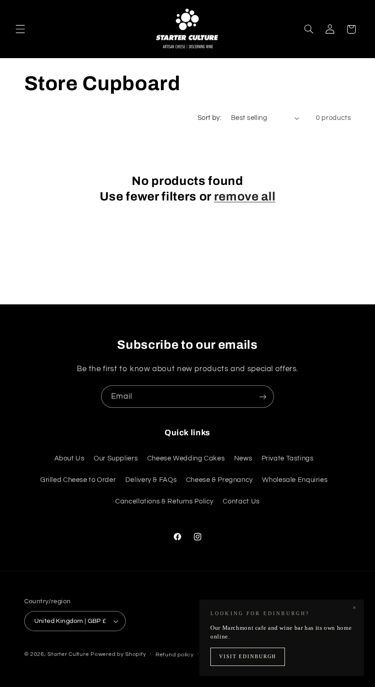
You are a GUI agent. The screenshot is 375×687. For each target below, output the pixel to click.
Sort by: (209, 117)
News (243, 458)
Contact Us (241, 501)
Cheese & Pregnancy (219, 479)
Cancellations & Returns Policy (164, 501)
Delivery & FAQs (151, 479)
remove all (245, 196)
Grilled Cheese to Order (78, 479)
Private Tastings (288, 458)
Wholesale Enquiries (294, 479)
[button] (20, 29)
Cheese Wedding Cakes (186, 458)
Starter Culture (68, 654)
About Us (69, 458)
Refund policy (174, 654)
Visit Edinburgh (247, 656)
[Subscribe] (262, 396)
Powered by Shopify (118, 654)
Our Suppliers (116, 458)
